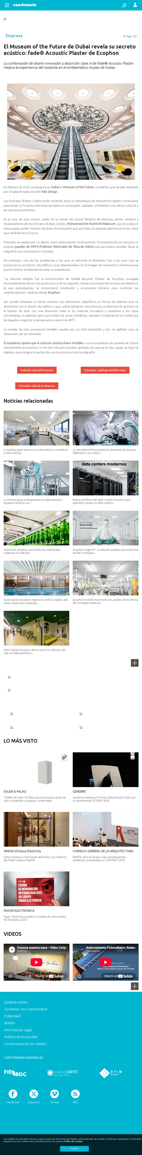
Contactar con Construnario (25, 1009)
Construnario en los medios (25, 1044)
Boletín (9, 1023)
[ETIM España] (110, 1073)
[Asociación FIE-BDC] (15, 1073)
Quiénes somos (15, 1002)
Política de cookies (73, 1141)
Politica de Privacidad (20, 1037)
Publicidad (12, 1016)
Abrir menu (7, 5)
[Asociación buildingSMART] (62, 1073)
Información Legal (18, 1030)
